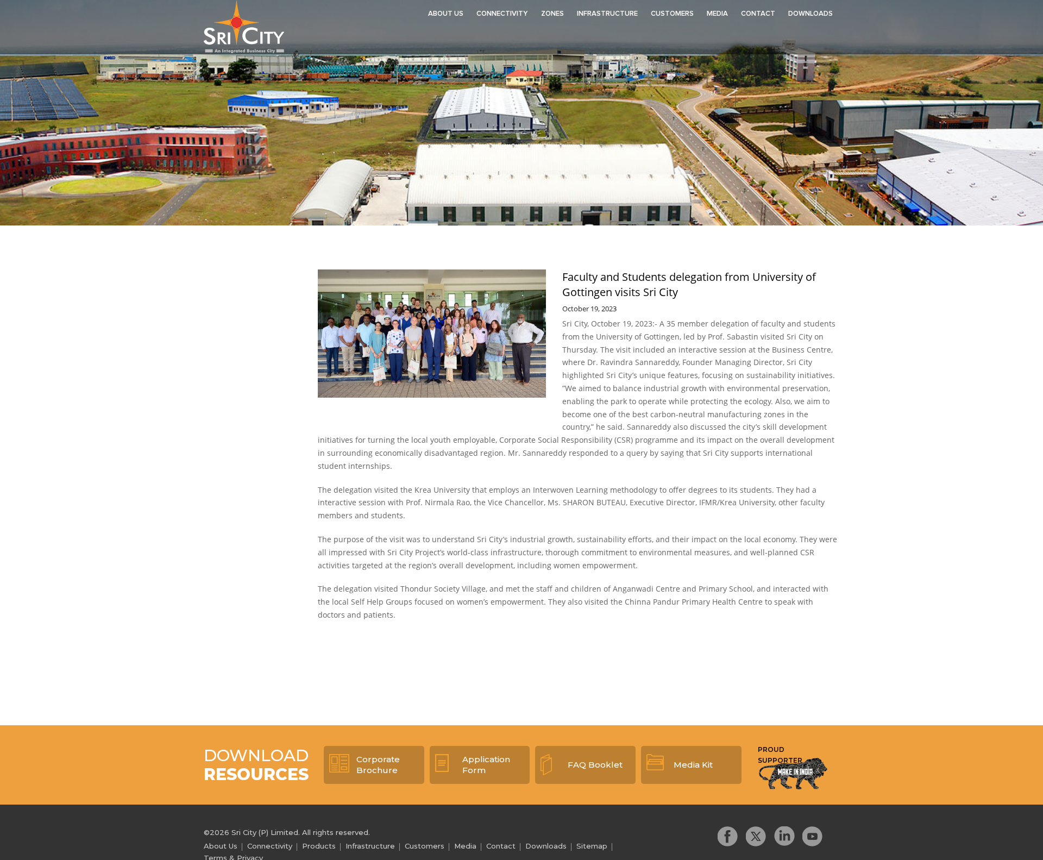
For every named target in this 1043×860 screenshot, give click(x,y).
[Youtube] (812, 836)
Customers (672, 13)
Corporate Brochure (378, 764)
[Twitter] (756, 836)
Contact (758, 13)
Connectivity (502, 13)
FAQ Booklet (595, 764)
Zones (552, 13)
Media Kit (693, 764)
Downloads (810, 13)
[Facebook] (728, 836)
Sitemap (591, 846)
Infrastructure (607, 13)
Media (717, 13)
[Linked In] (784, 836)
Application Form (486, 764)
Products (319, 846)
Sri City (244, 26)
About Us (445, 13)
